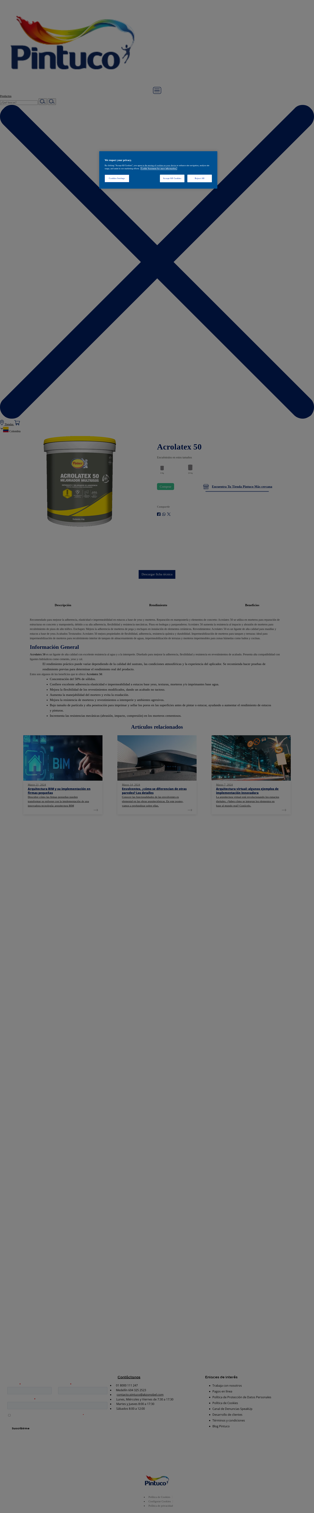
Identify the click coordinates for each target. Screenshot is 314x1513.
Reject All (199, 178)
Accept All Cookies (172, 178)
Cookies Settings (117, 178)
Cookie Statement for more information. (159, 168)
